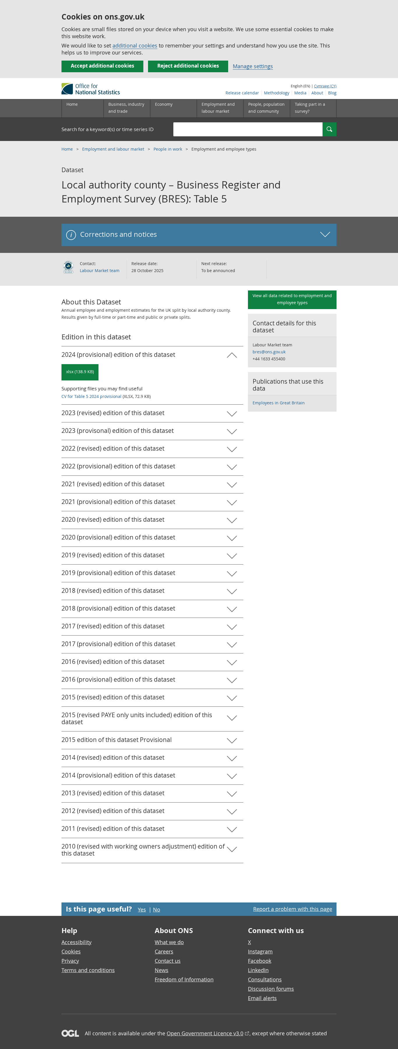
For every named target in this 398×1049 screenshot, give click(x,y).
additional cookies (134, 45)
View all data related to (292, 299)
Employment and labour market (113, 149)
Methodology (276, 93)
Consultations (265, 979)
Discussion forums (271, 988)
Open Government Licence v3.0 (205, 1033)
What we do (169, 942)
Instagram (260, 951)
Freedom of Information (184, 979)
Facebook (259, 960)
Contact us (168, 960)
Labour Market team (99, 270)
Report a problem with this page (292, 908)
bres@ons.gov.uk (269, 352)
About (317, 93)
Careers (164, 951)
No (156, 909)
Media (300, 93)
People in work (168, 149)
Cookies (71, 951)
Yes (142, 909)
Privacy (70, 960)
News (161, 970)
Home (72, 104)
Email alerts (262, 998)
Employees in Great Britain (279, 403)
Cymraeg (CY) (325, 86)
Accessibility (76, 942)
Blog (332, 93)
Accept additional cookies (102, 65)
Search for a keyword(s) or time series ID (107, 129)
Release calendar (242, 93)
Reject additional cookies (188, 65)
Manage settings (253, 66)
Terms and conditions (88, 970)
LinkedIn (258, 970)
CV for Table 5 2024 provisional (91, 396)
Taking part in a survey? (310, 107)
